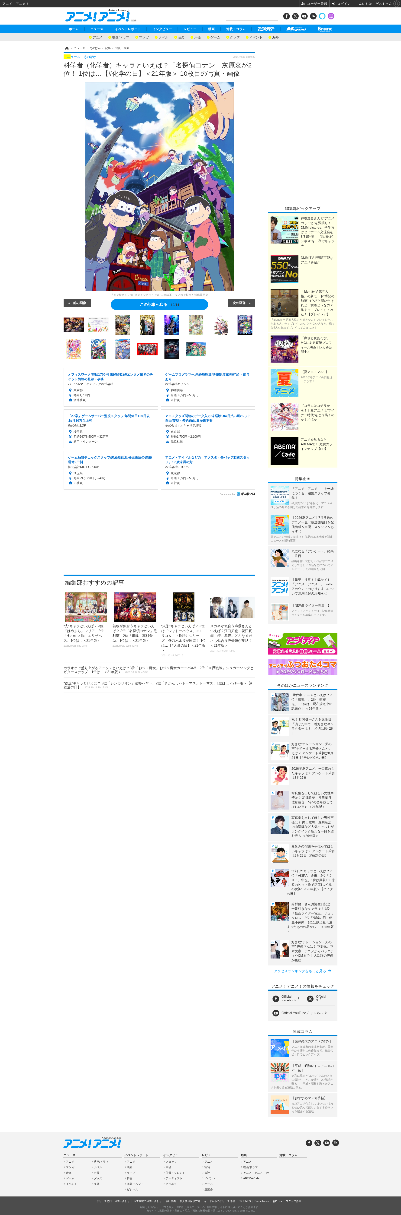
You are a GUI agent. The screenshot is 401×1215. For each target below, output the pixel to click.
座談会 (208, 1189)
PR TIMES (245, 1201)
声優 (197, 36)
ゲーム (215, 36)
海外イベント (135, 1184)
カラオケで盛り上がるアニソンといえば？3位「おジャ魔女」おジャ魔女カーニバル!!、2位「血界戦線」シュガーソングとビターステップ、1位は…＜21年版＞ (159, 670)
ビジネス (132, 1189)
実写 (207, 1167)
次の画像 (239, 302)
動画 (211, 29)
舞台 (130, 1178)
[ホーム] (67, 48)
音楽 (181, 36)
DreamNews (262, 1201)
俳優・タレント (175, 1172)
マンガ (144, 36)
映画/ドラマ (120, 36)
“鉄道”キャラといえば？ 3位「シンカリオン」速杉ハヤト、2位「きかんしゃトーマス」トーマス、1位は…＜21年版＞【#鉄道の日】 (158, 685)
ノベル (163, 36)
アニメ (97, 36)
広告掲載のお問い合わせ (148, 1201)
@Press (277, 1201)
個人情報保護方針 (190, 1201)
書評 (207, 1172)
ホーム (74, 29)
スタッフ (171, 1161)
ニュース (96, 29)
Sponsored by (227, 494)
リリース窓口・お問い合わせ (113, 1201)
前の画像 (79, 302)
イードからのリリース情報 (219, 1201)
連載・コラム (236, 29)
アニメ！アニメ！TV (256, 1172)
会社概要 (171, 1201)
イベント (255, 36)
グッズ (235, 36)
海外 (275, 36)
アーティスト (174, 1178)
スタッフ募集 (293, 1201)
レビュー (190, 29)
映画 (130, 1167)
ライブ (131, 1172)
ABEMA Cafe (251, 1178)
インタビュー (162, 29)
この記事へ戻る (159, 304)
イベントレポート (128, 29)
